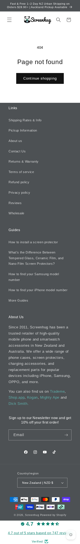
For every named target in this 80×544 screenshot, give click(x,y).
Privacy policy (19, 192)
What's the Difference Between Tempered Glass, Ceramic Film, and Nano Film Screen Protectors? (36, 258)
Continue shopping (40, 78)
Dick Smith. (19, 403)
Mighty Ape (49, 397)
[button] (9, 20)
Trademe (57, 391)
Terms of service (21, 172)
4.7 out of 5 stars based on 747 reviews (40, 533)
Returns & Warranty (24, 161)
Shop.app (17, 397)
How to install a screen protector (33, 242)
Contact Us (17, 151)
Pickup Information (23, 130)
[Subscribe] (66, 435)
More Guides (18, 300)
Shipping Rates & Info (25, 120)
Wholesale (16, 213)
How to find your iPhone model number (38, 290)
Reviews (15, 203)
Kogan (32, 397)
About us (15, 141)
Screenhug (32, 515)
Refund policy (19, 182)
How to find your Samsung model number (34, 277)
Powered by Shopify (53, 515)
